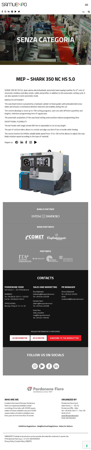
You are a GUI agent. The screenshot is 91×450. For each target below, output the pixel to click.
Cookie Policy (20, 441)
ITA (83, 12)
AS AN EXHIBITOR (19, 338)
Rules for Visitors (66, 426)
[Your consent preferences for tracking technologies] (87, 446)
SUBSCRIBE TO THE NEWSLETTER (64, 338)
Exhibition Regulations (27, 426)
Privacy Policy (9, 441)
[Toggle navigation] (86, 5)
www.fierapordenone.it (69, 415)
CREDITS (29, 441)
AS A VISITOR (38, 338)
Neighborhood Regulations (47, 426)
